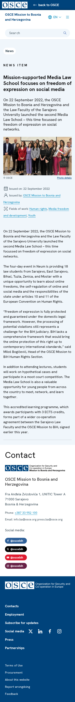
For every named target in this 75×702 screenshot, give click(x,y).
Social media (14, 631)
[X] (31, 631)
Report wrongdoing (17, 687)
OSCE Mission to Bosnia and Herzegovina (23, 17)
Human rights (38, 209)
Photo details (64, 177)
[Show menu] (67, 17)
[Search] (65, 33)
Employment (14, 614)
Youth (32, 215)
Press (9, 639)
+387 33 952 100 (26, 513)
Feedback (11, 694)
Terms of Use (14, 665)
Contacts (12, 606)
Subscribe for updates (22, 623)
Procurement (13, 672)
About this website (17, 680)
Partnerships (15, 648)
